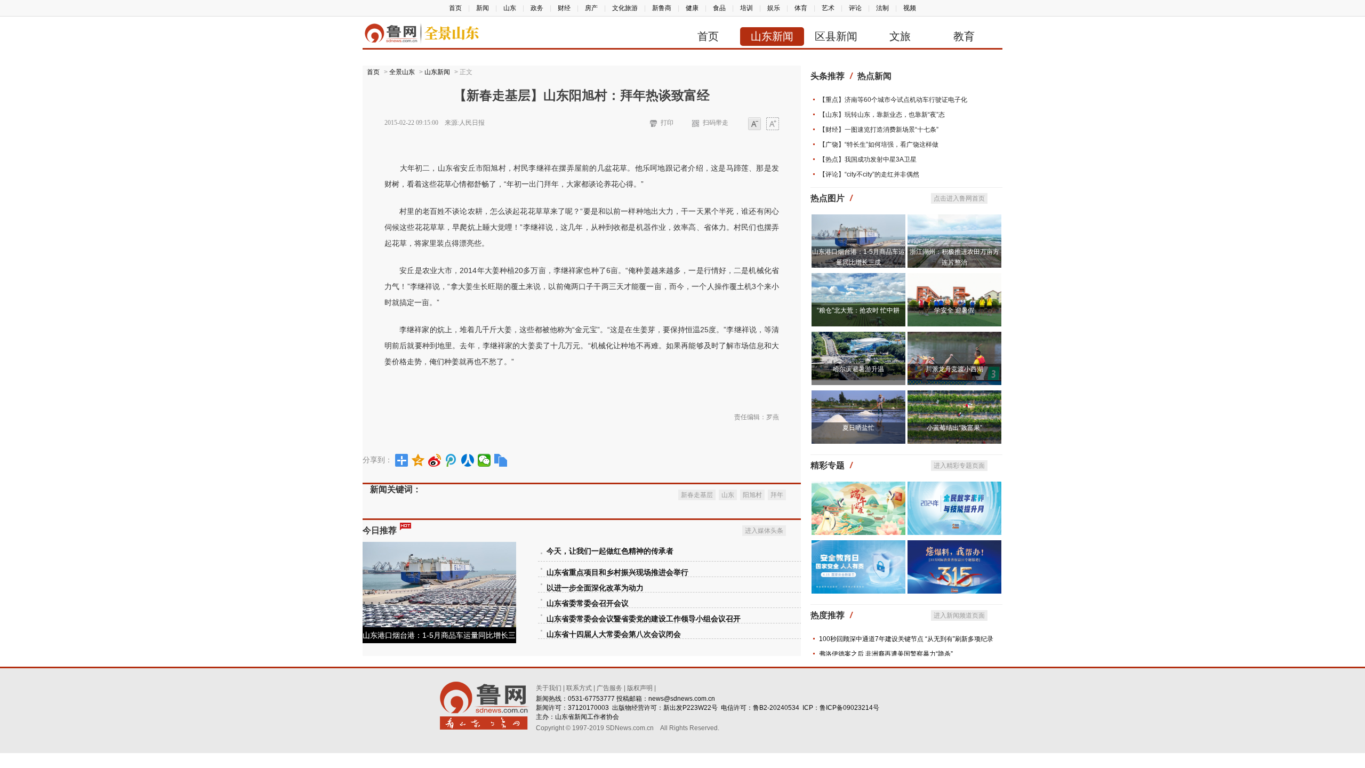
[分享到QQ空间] (418, 460)
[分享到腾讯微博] (451, 460)
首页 (455, 8)
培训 (746, 8)
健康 (692, 8)
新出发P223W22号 (690, 707)
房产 (591, 8)
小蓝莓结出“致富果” (954, 427)
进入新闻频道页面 (959, 615)
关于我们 (548, 688)
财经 (564, 8)
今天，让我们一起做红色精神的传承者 (610, 551)
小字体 (754, 124)
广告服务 (609, 688)
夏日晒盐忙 (858, 427)
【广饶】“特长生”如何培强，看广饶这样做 (878, 144)
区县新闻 (836, 36)
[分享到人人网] (468, 460)
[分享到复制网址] (501, 460)
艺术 (828, 8)
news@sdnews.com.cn (681, 698)
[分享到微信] (484, 460)
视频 (909, 8)
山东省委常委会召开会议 (588, 603)
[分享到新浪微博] (434, 460)
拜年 (776, 495)
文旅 (900, 36)
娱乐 (773, 8)
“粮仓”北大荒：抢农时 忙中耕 (858, 310)
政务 (537, 8)
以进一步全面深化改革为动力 (595, 588)
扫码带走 (715, 122)
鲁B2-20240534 (776, 707)
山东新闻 (772, 36)
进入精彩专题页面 (959, 465)
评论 (855, 8)
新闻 (482, 8)
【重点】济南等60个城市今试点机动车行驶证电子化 (893, 99)
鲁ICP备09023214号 (849, 707)
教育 (964, 36)
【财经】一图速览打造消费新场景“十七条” (878, 129)
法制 (882, 8)
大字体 (772, 124)
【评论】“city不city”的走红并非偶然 (869, 174)
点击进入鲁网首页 (959, 198)
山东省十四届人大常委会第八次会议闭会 (614, 634)
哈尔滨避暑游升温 (858, 369)
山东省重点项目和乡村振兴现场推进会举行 (617, 573)
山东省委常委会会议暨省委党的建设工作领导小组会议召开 (644, 619)
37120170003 (588, 707)
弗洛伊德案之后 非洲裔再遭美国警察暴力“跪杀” (886, 654)
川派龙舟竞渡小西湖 (954, 369)
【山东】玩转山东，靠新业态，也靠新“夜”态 (882, 114)
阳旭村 (752, 495)
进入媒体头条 (764, 530)
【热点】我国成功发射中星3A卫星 (868, 159)
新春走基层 (697, 495)
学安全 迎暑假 (954, 310)
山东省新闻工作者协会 (587, 717)
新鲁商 (661, 8)
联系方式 (579, 688)
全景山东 (402, 72)
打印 (667, 122)
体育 (800, 8)
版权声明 (640, 688)
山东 (509, 8)
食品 (719, 8)
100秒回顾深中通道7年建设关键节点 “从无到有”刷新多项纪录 (906, 639)
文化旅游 (625, 8)
